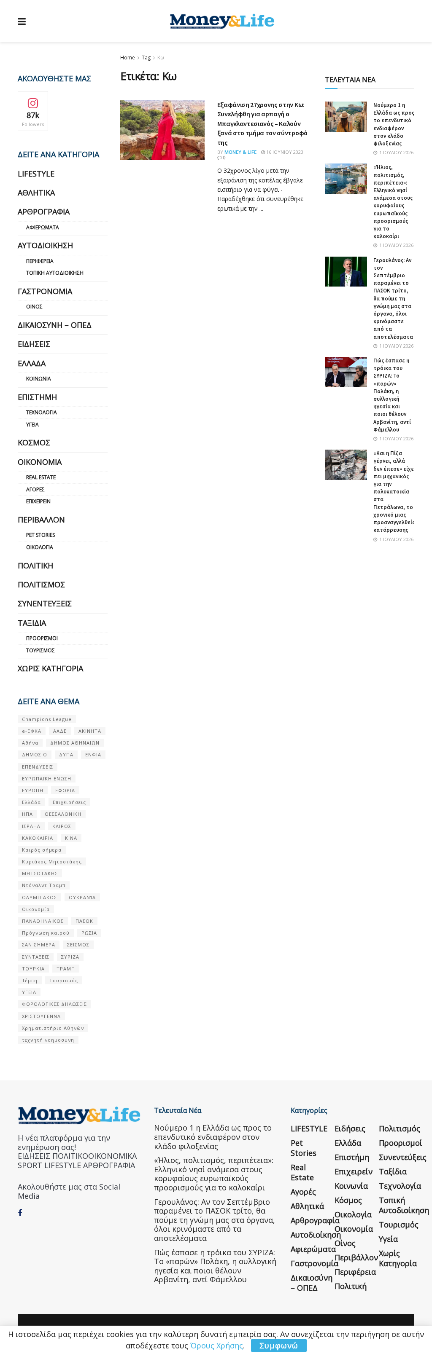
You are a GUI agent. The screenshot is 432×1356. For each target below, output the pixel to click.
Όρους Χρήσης (216, 1345)
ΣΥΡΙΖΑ (70, 957)
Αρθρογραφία (44, 211)
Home (127, 57)
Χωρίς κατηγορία (50, 668)
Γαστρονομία (45, 291)
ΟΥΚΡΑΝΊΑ (82, 897)
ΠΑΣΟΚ (84, 921)
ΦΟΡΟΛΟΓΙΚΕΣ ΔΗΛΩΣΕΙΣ (54, 1004)
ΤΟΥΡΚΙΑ (33, 968)
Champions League (47, 719)
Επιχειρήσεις (69, 802)
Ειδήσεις (34, 344)
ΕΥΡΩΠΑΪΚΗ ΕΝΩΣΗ (46, 778)
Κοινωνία (38, 378)
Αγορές (35, 489)
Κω (160, 57)
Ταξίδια (32, 623)
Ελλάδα (32, 363)
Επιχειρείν (38, 501)
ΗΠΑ (27, 814)
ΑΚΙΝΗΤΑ (89, 731)
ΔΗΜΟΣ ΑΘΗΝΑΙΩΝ (75, 743)
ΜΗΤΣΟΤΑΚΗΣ (40, 873)
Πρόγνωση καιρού (46, 933)
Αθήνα (30, 743)
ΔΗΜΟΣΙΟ (34, 754)
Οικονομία (40, 462)
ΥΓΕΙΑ (29, 992)
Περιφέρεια (40, 261)
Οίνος (34, 306)
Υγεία (32, 424)
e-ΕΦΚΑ (31, 731)
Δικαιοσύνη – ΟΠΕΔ (55, 325)
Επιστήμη (37, 397)
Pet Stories (40, 535)
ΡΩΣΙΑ (89, 933)
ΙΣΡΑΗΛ (31, 826)
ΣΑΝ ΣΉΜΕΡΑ (38, 944)
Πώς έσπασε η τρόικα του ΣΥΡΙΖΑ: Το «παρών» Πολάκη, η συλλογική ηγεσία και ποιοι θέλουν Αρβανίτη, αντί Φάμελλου (392, 395)
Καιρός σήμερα (42, 850)
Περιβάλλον (41, 520)
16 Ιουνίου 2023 (284, 152)
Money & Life (240, 152)
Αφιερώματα (42, 227)
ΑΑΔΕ (60, 731)
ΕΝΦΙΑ (93, 754)
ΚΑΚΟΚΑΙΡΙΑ (37, 838)
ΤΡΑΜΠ (66, 968)
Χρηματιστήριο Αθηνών (53, 1028)
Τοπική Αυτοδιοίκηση (55, 272)
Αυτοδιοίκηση (45, 245)
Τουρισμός (40, 650)
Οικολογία (39, 547)
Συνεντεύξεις (45, 603)
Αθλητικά (36, 193)
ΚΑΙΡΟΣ (61, 826)
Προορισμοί (42, 638)
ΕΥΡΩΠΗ (32, 790)
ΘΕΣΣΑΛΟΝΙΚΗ (63, 814)
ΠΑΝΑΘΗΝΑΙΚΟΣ (43, 921)
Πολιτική (35, 565)
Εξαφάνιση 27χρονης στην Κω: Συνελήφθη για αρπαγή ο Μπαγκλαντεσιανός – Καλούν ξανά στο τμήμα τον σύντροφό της (262, 123)
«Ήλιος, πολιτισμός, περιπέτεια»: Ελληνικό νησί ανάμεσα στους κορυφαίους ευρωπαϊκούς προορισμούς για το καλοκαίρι (393, 201)
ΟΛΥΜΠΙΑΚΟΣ (39, 897)
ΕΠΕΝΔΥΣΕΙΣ (37, 767)
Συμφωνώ (278, 1345)
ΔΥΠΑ (66, 754)
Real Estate (41, 477)
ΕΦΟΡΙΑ (65, 790)
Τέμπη (30, 980)
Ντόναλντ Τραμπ (43, 885)
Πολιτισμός (41, 584)
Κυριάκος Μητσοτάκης (52, 861)
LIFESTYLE (36, 174)
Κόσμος (34, 442)
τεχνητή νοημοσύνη (48, 1040)
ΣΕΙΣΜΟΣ (78, 944)
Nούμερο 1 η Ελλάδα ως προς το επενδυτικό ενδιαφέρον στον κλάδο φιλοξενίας (393, 124)
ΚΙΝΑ (71, 838)
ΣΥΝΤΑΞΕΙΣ (35, 957)
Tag (146, 57)
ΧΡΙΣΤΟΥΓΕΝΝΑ (41, 1016)
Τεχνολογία (41, 412)
